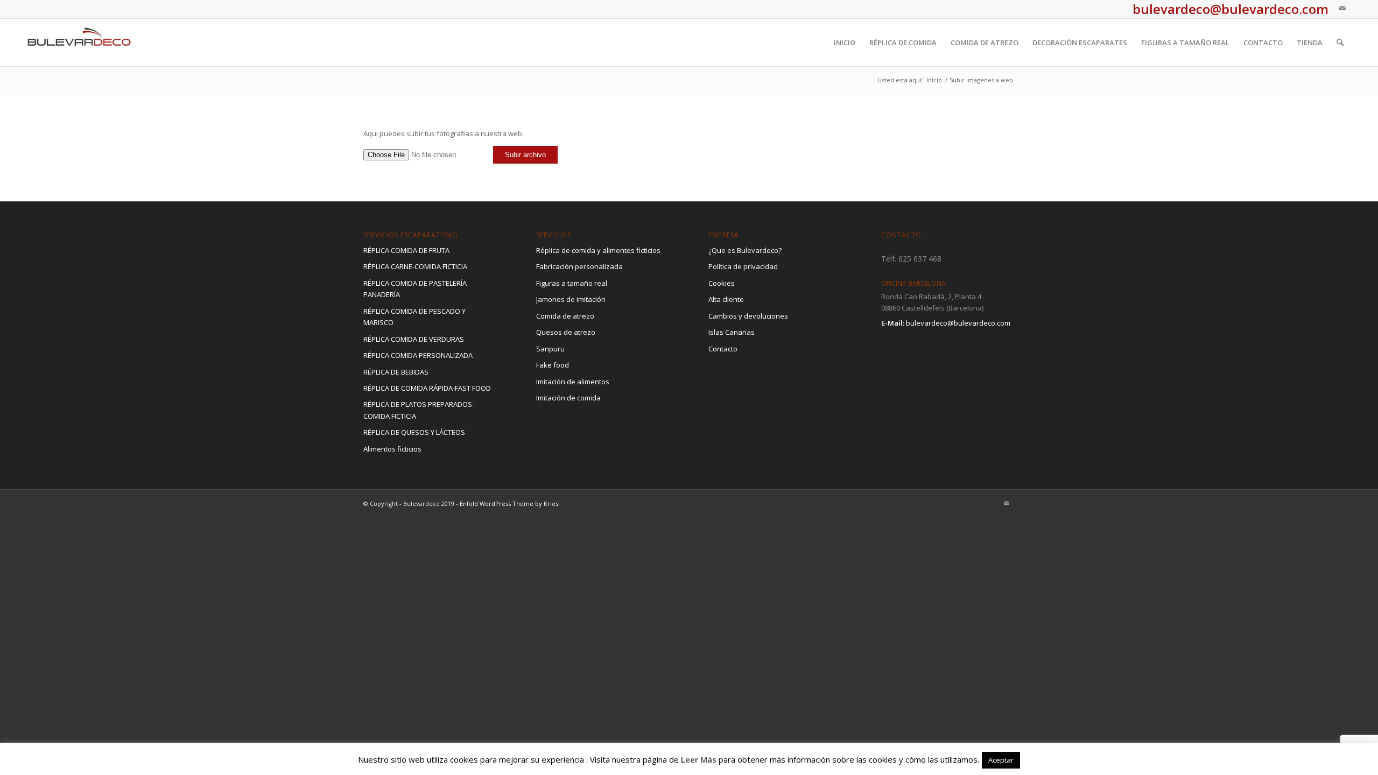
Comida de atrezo (565, 316)
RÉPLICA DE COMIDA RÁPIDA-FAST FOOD (427, 388)
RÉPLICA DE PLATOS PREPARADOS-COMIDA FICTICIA (418, 409)
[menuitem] (844, 42)
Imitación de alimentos (572, 381)
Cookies (721, 283)
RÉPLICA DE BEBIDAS (395, 372)
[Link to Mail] (1342, 8)
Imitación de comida (568, 398)
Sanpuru (550, 349)
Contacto (722, 349)
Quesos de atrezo (565, 332)
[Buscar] (1340, 42)
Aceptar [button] (1001, 760)
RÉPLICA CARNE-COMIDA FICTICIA (415, 266)
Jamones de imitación (571, 299)
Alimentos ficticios (392, 449)
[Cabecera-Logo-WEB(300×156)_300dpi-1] (79, 42)
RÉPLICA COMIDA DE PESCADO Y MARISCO (414, 316)
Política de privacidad (743, 266)
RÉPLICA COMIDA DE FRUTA (406, 250)
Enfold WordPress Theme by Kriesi (510, 503)
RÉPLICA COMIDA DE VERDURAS (413, 339)
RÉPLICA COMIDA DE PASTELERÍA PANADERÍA (415, 288)
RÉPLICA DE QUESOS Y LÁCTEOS (414, 432)
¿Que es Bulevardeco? (745, 250)
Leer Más (698, 759)
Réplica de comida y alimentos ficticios (598, 250)
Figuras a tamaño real (571, 283)
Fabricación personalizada (579, 266)
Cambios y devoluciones (748, 316)
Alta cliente (726, 299)
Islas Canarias (731, 332)
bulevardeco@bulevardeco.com (958, 323)
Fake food (552, 365)
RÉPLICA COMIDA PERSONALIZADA (418, 355)
